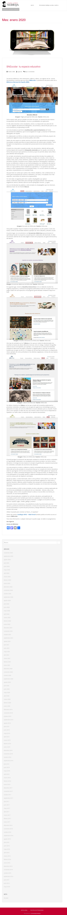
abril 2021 (6, 655)
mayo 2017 (7, 808)
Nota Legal (24, 910)
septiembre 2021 (8, 638)
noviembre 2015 (8, 869)
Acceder (6, 898)
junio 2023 (7, 566)
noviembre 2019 (8, 713)
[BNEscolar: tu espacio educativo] (32, 41)
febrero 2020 (7, 703)
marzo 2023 (7, 576)
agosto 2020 (7, 682)
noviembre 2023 (8, 553)
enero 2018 (7, 784)
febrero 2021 (7, 662)
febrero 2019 (7, 743)
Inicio (32, 5)
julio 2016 (6, 842)
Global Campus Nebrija (10, 9)
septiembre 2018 (8, 760)
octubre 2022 (7, 593)
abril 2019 (6, 737)
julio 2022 (6, 604)
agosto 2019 (7, 723)
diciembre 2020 (8, 668)
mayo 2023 (7, 570)
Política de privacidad (36, 910)
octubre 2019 (7, 716)
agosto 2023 (7, 559)
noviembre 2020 (8, 672)
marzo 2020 (7, 699)
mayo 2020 (7, 692)
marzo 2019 (7, 740)
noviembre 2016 (8, 829)
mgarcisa (19, 71)
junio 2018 (7, 767)
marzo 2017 (7, 815)
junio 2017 (7, 805)
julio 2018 (6, 764)
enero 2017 (7, 822)
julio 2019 (6, 726)
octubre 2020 (7, 675)
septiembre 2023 (8, 556)
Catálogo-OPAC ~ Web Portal (26, 514)
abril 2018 (6, 774)
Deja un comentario (29, 71)
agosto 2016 (7, 839)
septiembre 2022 (8, 597)
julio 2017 (6, 801)
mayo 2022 (7, 611)
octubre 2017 (7, 794)
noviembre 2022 (8, 590)
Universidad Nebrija (35, 913)
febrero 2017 (7, 818)
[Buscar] (59, 542)
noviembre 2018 (8, 754)
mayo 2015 (7, 886)
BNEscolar (32, 80)
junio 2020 (7, 689)
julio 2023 (6, 563)
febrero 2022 (7, 621)
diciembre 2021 (8, 628)
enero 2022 (7, 624)
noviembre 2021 (8, 631)
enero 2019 (7, 747)
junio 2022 (7, 607)
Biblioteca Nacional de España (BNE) (18, 82)
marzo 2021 (7, 658)
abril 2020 (6, 696)
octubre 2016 (7, 832)
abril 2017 (6, 812)
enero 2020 (7, 706)
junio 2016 (7, 846)
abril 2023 (6, 573)
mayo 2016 (7, 849)
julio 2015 (6, 880)
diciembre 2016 (8, 825)
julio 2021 (6, 645)
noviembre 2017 (8, 791)
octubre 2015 (7, 873)
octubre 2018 (7, 757)
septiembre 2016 (8, 835)
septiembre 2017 (8, 798)
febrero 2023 (7, 580)
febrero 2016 (7, 859)
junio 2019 (7, 730)
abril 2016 (6, 852)
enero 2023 (7, 583)
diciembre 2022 (8, 587)
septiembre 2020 (8, 679)
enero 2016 (7, 863)
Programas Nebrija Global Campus (48, 5)
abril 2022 (6, 614)
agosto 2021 (7, 641)
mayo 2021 (7, 651)
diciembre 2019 (8, 709)
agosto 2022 (7, 600)
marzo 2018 (7, 777)
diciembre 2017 (8, 788)
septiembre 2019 (8, 720)
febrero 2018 (7, 781)
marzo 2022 (7, 617)
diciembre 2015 (8, 866)
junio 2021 (7, 648)
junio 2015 (7, 883)
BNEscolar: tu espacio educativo (23, 66)
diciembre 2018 (8, 750)
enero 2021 (7, 665)
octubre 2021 (7, 634)
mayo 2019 (7, 733)
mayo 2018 (7, 771)
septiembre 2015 (8, 876)
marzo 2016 (7, 856)
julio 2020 (6, 685)
